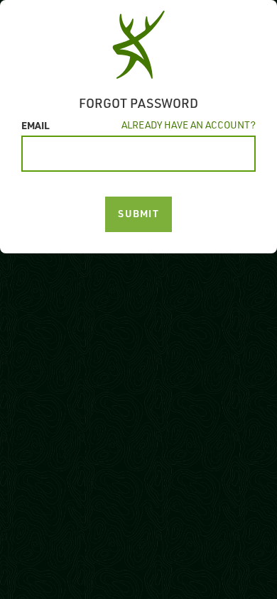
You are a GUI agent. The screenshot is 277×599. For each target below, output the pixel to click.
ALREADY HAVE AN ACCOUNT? (188, 125)
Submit (138, 213)
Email (35, 125)
